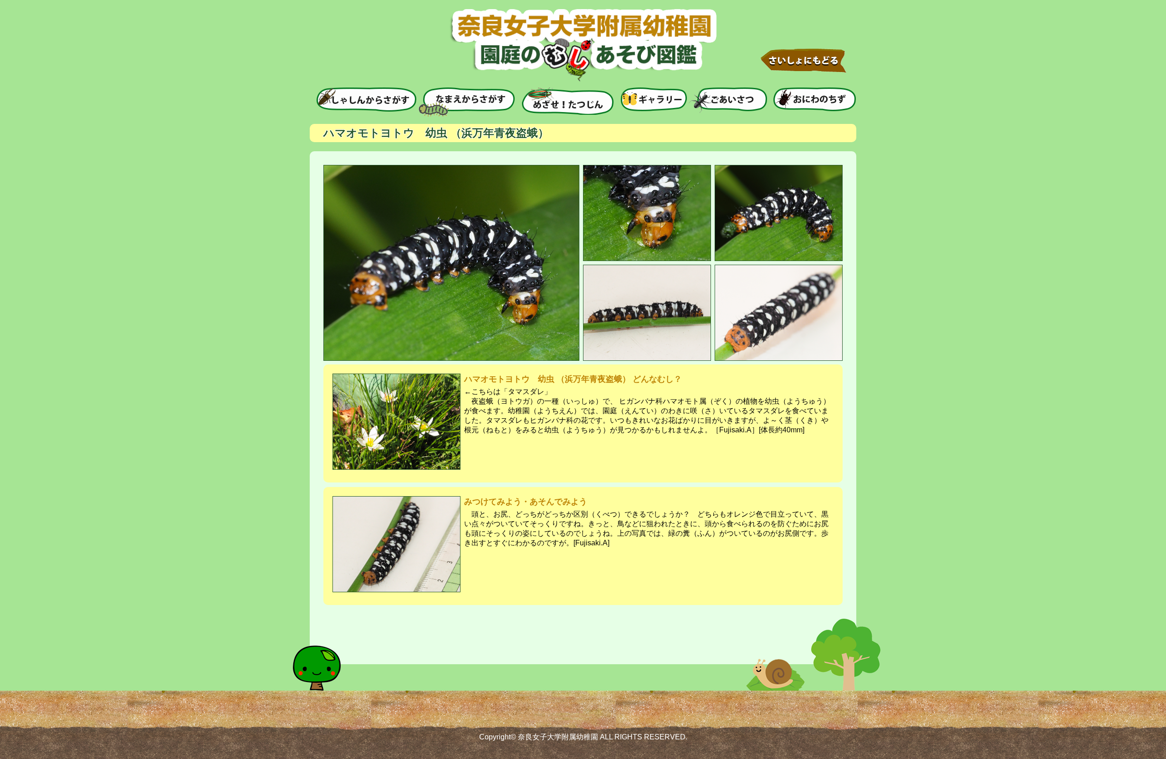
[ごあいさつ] (728, 100)
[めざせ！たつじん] (568, 101)
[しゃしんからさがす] (367, 99)
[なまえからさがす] (466, 102)
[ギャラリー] (654, 99)
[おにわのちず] (814, 99)
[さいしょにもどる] (803, 60)
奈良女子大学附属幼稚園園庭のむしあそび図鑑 (583, 45)
